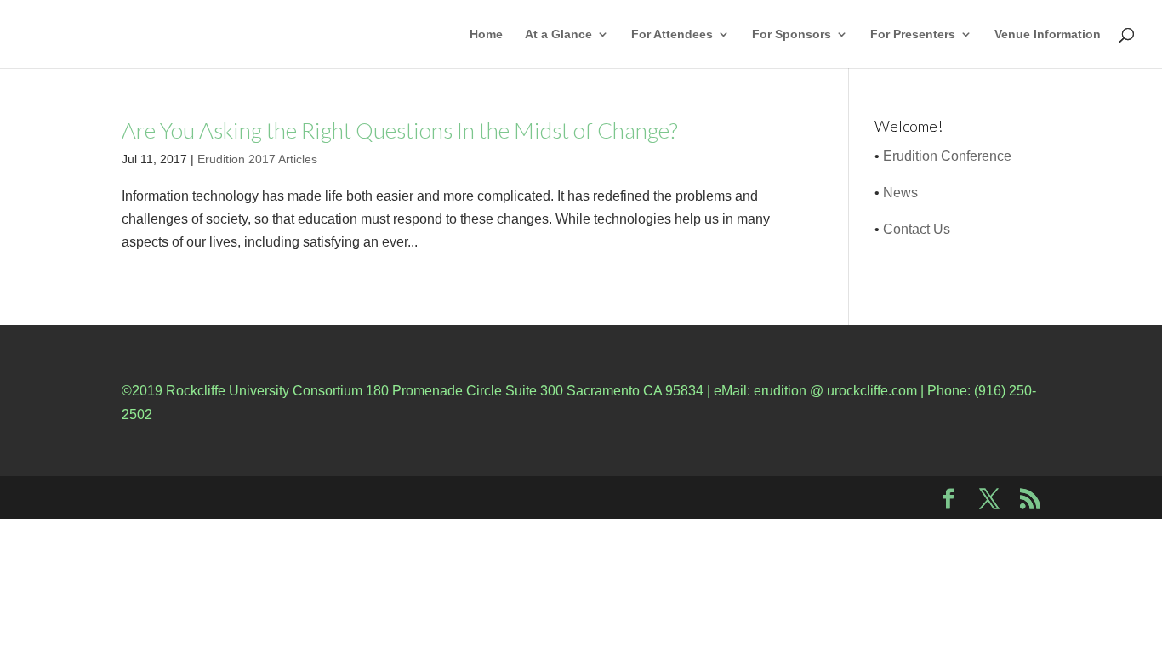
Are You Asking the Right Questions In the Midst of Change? (400, 130)
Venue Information (1047, 34)
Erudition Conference (947, 156)
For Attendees (672, 34)
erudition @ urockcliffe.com (835, 390)
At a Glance (558, 34)
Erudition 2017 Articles (257, 159)
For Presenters (912, 34)
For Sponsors (791, 34)
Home (486, 34)
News (900, 192)
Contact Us (916, 229)
